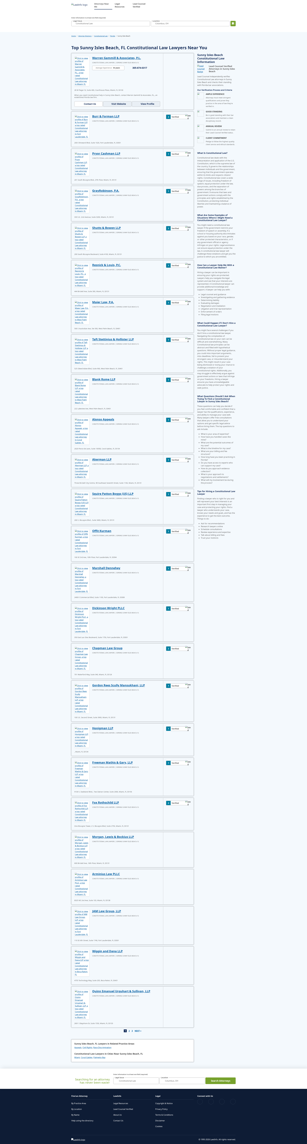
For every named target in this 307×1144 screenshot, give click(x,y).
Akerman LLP (102, 459)
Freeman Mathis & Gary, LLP (112, 762)
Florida (112, 36)
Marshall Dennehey (106, 568)
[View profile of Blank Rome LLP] (81, 391)
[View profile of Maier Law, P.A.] (81, 312)
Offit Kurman (101, 531)
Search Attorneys (220, 1080)
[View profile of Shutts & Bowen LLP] (81, 238)
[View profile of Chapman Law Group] (81, 658)
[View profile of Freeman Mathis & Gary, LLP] (81, 774)
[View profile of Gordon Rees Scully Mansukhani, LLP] (81, 698)
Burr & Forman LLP (105, 116)
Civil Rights (87, 1047)
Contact (90, 103)
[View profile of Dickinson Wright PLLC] (81, 619)
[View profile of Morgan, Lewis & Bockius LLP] (81, 847)
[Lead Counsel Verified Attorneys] (202, 68)
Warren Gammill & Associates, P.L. (116, 58)
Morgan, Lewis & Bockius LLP (113, 837)
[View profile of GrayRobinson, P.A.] (81, 200)
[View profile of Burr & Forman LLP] (81, 126)
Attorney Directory (85, 36)
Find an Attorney (79, 1096)
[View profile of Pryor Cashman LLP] (81, 163)
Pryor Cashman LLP (106, 153)
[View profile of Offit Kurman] (81, 541)
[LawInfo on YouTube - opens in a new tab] (222, 1101)
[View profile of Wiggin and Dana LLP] (81, 962)
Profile (147, 103)
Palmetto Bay (99, 1057)
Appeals (78, 1047)
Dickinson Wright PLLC (108, 608)
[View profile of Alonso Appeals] (81, 431)
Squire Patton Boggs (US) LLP (112, 494)
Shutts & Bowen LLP (106, 228)
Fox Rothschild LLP (105, 802)
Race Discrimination (102, 1047)
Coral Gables (86, 1057)
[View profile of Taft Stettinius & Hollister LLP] (81, 351)
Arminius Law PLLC (106, 874)
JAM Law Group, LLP (106, 911)
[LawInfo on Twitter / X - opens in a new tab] (211, 1101)
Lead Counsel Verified (139, 5)
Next (137, 1031)
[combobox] (110, 23)
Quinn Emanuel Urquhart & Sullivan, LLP (121, 991)
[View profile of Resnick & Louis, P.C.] (81, 275)
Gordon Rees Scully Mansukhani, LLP (118, 685)
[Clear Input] (147, 23)
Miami (77, 1057)
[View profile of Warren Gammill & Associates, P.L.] (81, 71)
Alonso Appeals (103, 419)
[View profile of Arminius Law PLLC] (81, 884)
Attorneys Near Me (103, 5)
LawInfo (117, 1096)
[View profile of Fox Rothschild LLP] (81, 811)
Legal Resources (119, 5)
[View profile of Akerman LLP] (81, 468)
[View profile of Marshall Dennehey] (81, 579)
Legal (157, 1096)
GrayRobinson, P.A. (105, 191)
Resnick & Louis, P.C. (106, 265)
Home (73, 36)
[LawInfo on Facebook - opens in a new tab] (200, 1101)
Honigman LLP (102, 728)
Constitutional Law (101, 36)
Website (118, 103)
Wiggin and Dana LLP (107, 951)
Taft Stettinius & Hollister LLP (113, 339)
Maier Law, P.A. (103, 302)
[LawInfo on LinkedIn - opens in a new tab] (233, 1101)
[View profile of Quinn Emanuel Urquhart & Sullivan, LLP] (81, 1004)
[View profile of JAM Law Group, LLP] (81, 922)
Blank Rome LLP (103, 379)
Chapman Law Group (107, 648)
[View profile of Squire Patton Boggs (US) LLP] (81, 504)
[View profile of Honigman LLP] (81, 737)
